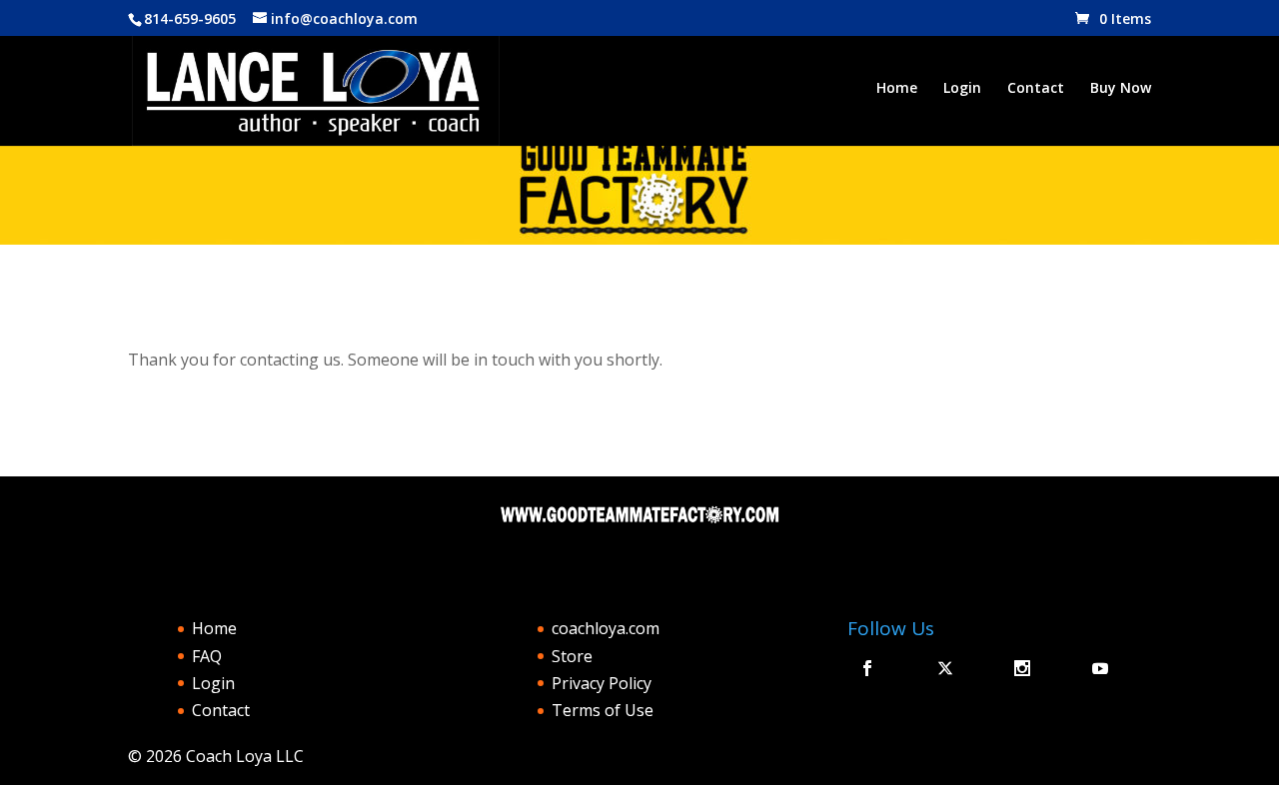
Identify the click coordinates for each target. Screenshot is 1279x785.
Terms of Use (602, 710)
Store (572, 656)
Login (962, 89)
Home (896, 89)
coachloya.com (605, 628)
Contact (1035, 89)
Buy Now (1120, 89)
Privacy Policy (601, 683)
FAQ (207, 656)
